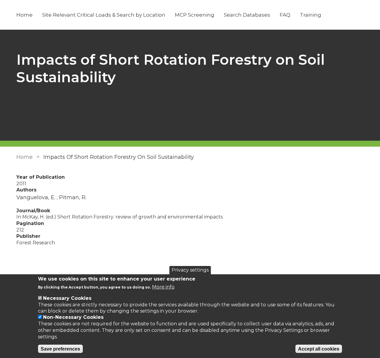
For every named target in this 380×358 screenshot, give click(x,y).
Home (24, 15)
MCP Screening (194, 15)
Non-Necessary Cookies (73, 317)
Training (310, 15)
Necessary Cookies (67, 298)
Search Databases (247, 15)
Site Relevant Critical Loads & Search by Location (103, 15)
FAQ (285, 15)
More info (163, 287)
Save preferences (60, 348)
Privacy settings (190, 270)
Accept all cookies (318, 348)
